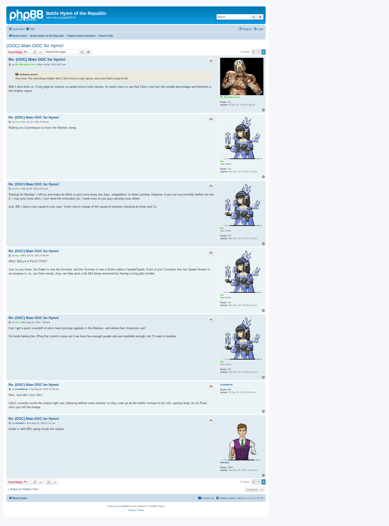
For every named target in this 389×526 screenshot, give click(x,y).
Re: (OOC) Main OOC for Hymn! (37, 59)
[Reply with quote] (211, 60)
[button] (253, 52)
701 (229, 169)
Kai (222, 161)
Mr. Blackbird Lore (230, 97)
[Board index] (26, 14)
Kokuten (224, 462)
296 (229, 389)
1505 (230, 467)
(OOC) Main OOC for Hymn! (35, 45)
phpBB (124, 506)
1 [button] (258, 52)
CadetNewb (226, 384)
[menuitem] (30, 29)
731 (229, 102)
